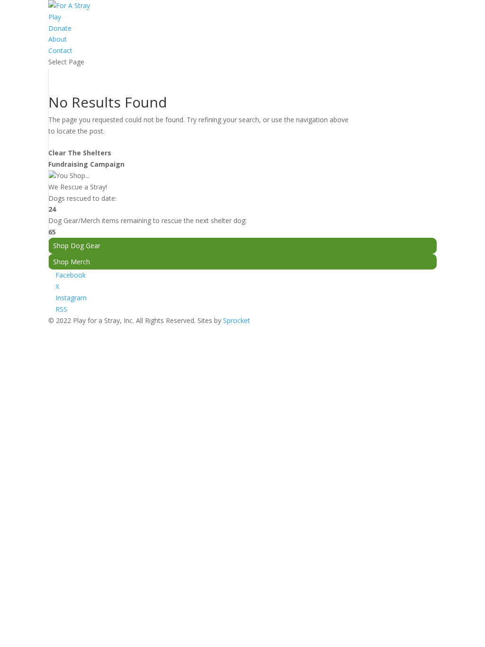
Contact (60, 50)
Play (54, 16)
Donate (60, 28)
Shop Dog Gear (76, 245)
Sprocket (236, 320)
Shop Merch (71, 261)
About (57, 39)
